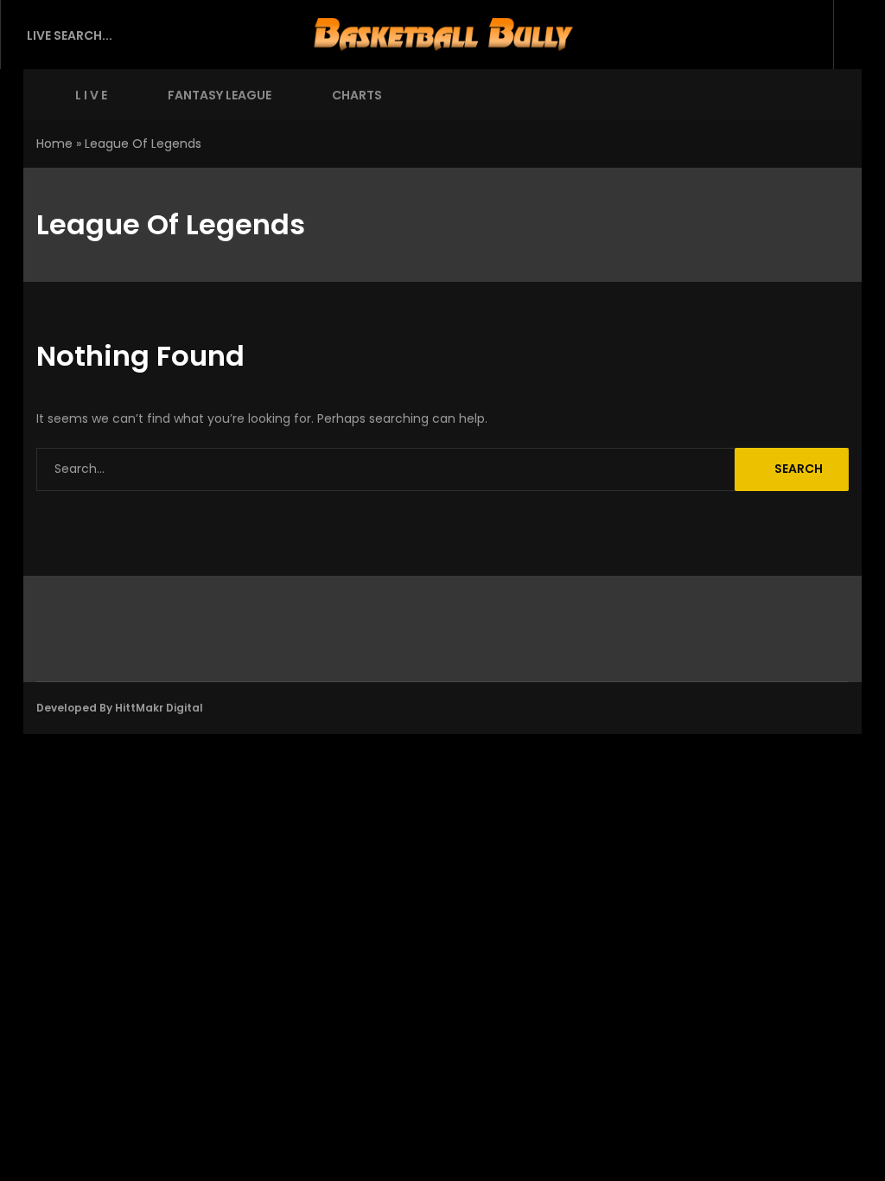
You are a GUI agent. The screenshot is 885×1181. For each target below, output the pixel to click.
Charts (357, 95)
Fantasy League (219, 95)
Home (54, 143)
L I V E (91, 95)
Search (798, 468)
